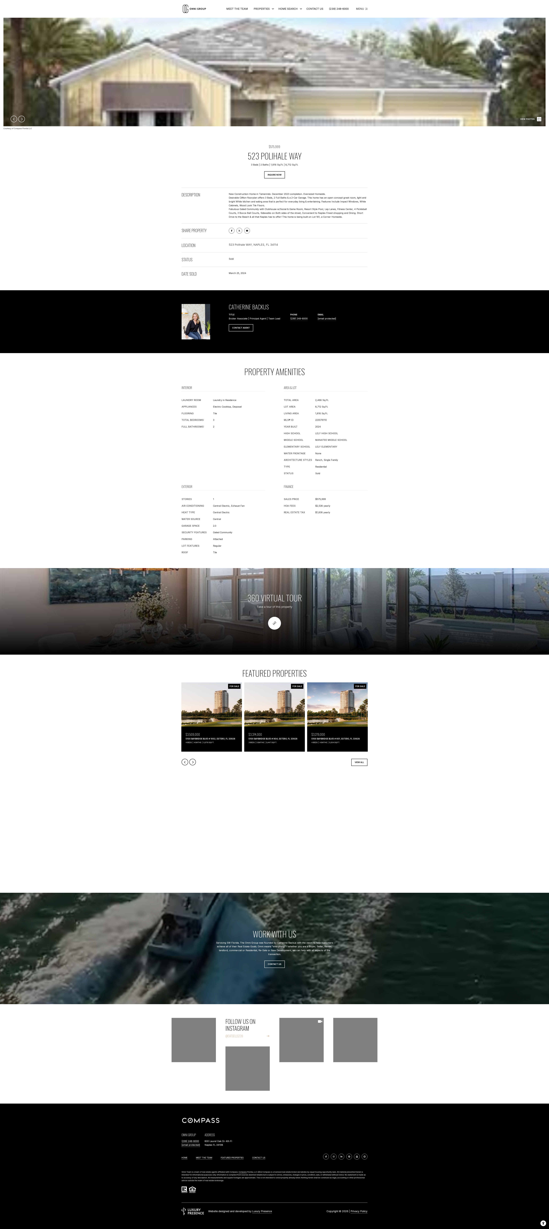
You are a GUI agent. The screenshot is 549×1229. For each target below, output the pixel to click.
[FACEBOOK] (326, 1156)
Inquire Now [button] (275, 175)
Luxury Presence (262, 1211)
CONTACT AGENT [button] (241, 328)
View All (359, 762)
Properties (262, 8)
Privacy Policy (359, 1211)
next (21, 119)
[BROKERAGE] (364, 1156)
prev (14, 119)
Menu (360, 8)
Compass (243, 1172)
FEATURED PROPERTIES (232, 1157)
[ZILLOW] (357, 1156)
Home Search (288, 8)
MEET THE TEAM (204, 1157)
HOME (184, 1157)
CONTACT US (258, 1158)
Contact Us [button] (274, 964)
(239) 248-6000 (339, 8)
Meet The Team (237, 8)
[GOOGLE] (349, 1156)
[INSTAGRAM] (334, 1156)
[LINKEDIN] (341, 1156)
